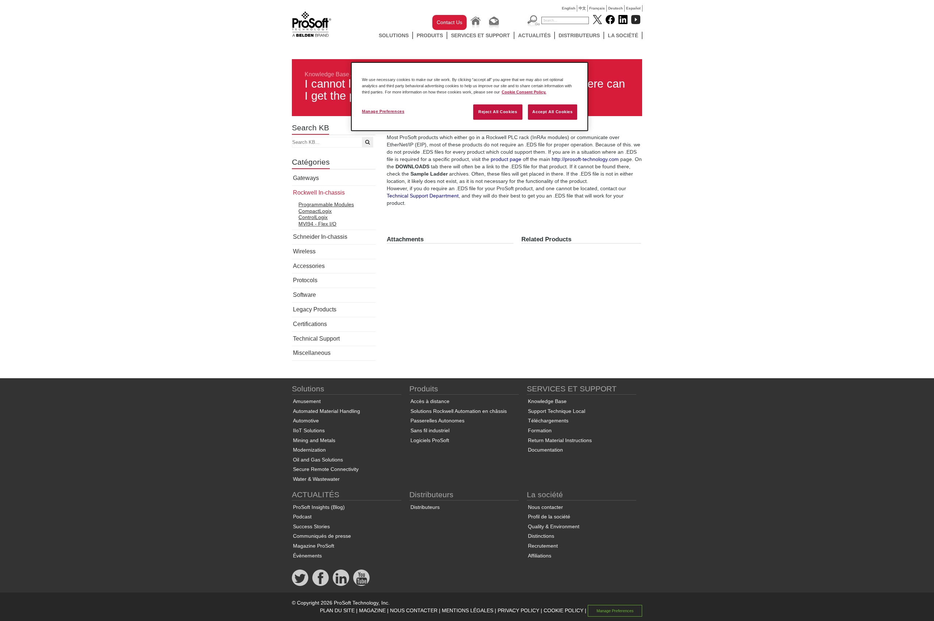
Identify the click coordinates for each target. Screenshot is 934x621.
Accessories (309, 266)
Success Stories (311, 526)
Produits (430, 35)
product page (506, 159)
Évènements (307, 556)
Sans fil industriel (429, 430)
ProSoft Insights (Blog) (319, 507)
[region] (469, 96)
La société (623, 35)
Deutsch (615, 8)
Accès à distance (429, 401)
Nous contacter (545, 507)
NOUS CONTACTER (413, 610)
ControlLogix (313, 217)
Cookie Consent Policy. (524, 92)
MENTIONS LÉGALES (467, 610)
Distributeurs (579, 35)
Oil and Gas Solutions (318, 460)
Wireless (304, 251)
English (568, 8)
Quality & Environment (553, 526)
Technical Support (316, 339)
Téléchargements (548, 420)
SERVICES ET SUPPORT (480, 35)
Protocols (305, 280)
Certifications (310, 324)
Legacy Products (314, 309)
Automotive (306, 420)
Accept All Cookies (552, 112)
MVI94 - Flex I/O (317, 224)
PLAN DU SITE (337, 610)
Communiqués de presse (322, 536)
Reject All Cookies (497, 112)
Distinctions (541, 536)
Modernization (309, 450)
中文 (582, 8)
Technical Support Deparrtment (423, 196)
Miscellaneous (312, 353)
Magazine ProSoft (313, 546)
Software (304, 295)
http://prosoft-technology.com (585, 159)
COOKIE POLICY (563, 610)
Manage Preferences (383, 111)
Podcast (302, 517)
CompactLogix (315, 211)
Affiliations (539, 556)
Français (597, 8)
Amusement (307, 401)
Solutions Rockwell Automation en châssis (458, 411)
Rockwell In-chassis (319, 192)
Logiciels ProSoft (429, 440)
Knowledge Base (327, 74)
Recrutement (543, 546)
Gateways (306, 178)
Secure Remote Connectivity (326, 469)
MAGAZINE (372, 610)
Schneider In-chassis (320, 237)
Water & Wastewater (316, 479)
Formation (540, 430)
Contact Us (449, 22)
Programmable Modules (326, 204)
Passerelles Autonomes (437, 420)
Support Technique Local (556, 411)
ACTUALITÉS (534, 35)
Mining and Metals (314, 440)
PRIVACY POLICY (518, 610)
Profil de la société (549, 517)
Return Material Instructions (560, 440)
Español (633, 8)
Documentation (545, 450)
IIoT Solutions (309, 430)
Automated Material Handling (326, 411)
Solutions (394, 35)
